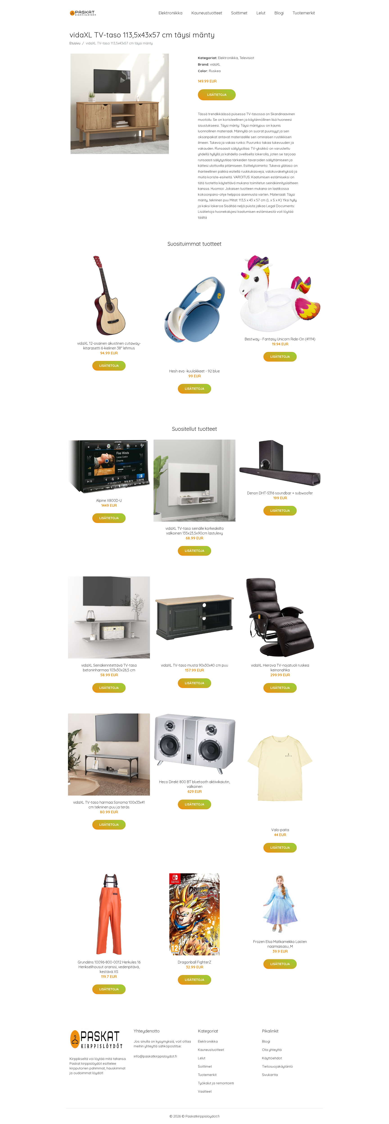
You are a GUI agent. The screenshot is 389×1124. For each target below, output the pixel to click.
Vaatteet (205, 1091)
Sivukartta (270, 1075)
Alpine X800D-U (109, 500)
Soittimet (239, 13)
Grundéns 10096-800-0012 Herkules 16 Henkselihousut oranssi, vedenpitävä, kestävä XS (109, 967)
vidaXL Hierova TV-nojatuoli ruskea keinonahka (280, 667)
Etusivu (75, 43)
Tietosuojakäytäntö (277, 1066)
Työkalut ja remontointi (216, 1083)
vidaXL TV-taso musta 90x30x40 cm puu (194, 665)
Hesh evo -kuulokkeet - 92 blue (194, 371)
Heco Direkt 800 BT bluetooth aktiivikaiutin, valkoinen (194, 784)
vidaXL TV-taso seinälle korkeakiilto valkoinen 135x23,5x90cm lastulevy (194, 530)
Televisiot (247, 58)
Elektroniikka (170, 13)
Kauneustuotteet (206, 13)
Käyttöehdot (272, 1058)
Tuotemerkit (304, 13)
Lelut (260, 13)
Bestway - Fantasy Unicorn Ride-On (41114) (280, 339)
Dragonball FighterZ (194, 962)
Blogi (279, 13)
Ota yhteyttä (272, 1050)
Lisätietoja (216, 95)
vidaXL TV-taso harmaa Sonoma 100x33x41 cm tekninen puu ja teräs (109, 804)
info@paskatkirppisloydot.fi (155, 1056)
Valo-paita (280, 830)
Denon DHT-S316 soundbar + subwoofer (280, 493)
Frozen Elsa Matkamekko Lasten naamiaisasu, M (280, 944)
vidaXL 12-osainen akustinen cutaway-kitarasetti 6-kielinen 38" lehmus (109, 345)
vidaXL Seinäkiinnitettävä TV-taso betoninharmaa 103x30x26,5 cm (109, 667)
